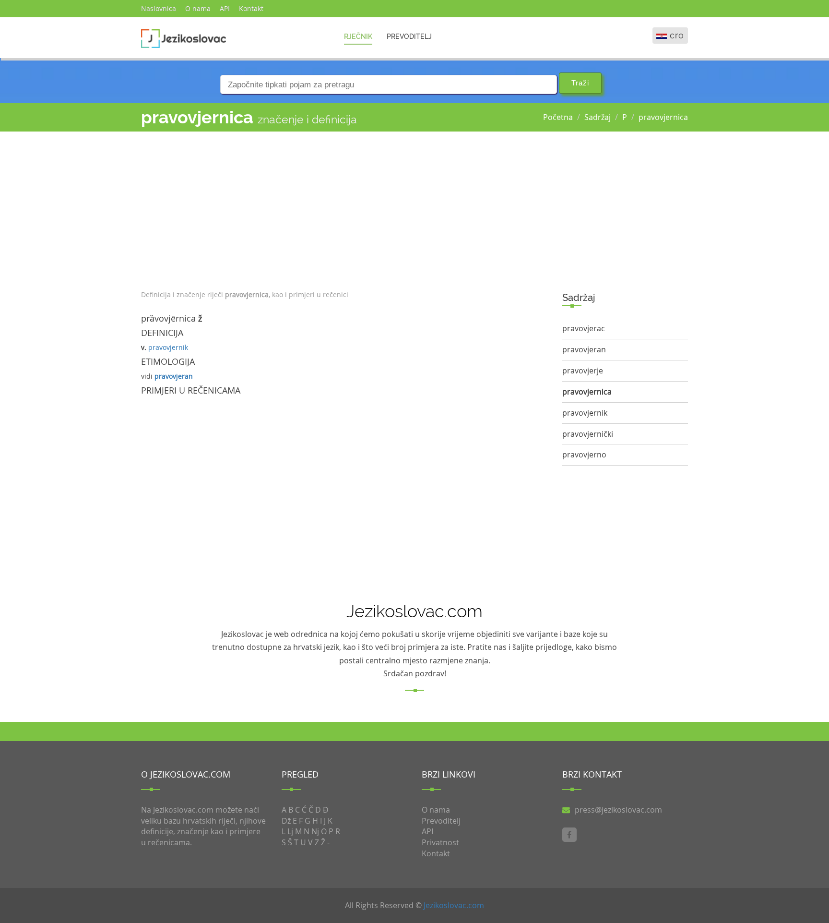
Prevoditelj (409, 36)
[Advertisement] (344, 208)
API (225, 8)
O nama (198, 8)
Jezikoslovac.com (454, 905)
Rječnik (358, 36)
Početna (558, 117)
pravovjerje (582, 370)
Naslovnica (158, 8)
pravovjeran (173, 376)
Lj (290, 831)
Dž (286, 820)
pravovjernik (168, 347)
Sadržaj (597, 117)
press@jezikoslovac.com (618, 809)
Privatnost (440, 842)
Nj (315, 831)
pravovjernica (663, 117)
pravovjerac (583, 328)
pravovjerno (584, 454)
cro (677, 35)
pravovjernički (587, 434)
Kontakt (251, 8)
